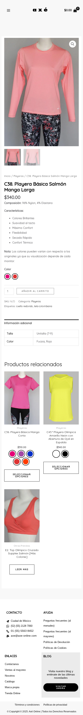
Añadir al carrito (35, 291)
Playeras (19, 175)
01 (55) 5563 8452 (22, 630)
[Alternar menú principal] (8, 10)
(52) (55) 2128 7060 (21, 625)
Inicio (7, 175)
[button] (72, 44)
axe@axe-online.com (24, 635)
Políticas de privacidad (55, 704)
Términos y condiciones (27, 704)
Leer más (21, 569)
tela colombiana (43, 306)
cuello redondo (24, 306)
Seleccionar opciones (22, 475)
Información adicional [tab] (18, 323)
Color (7, 269)
